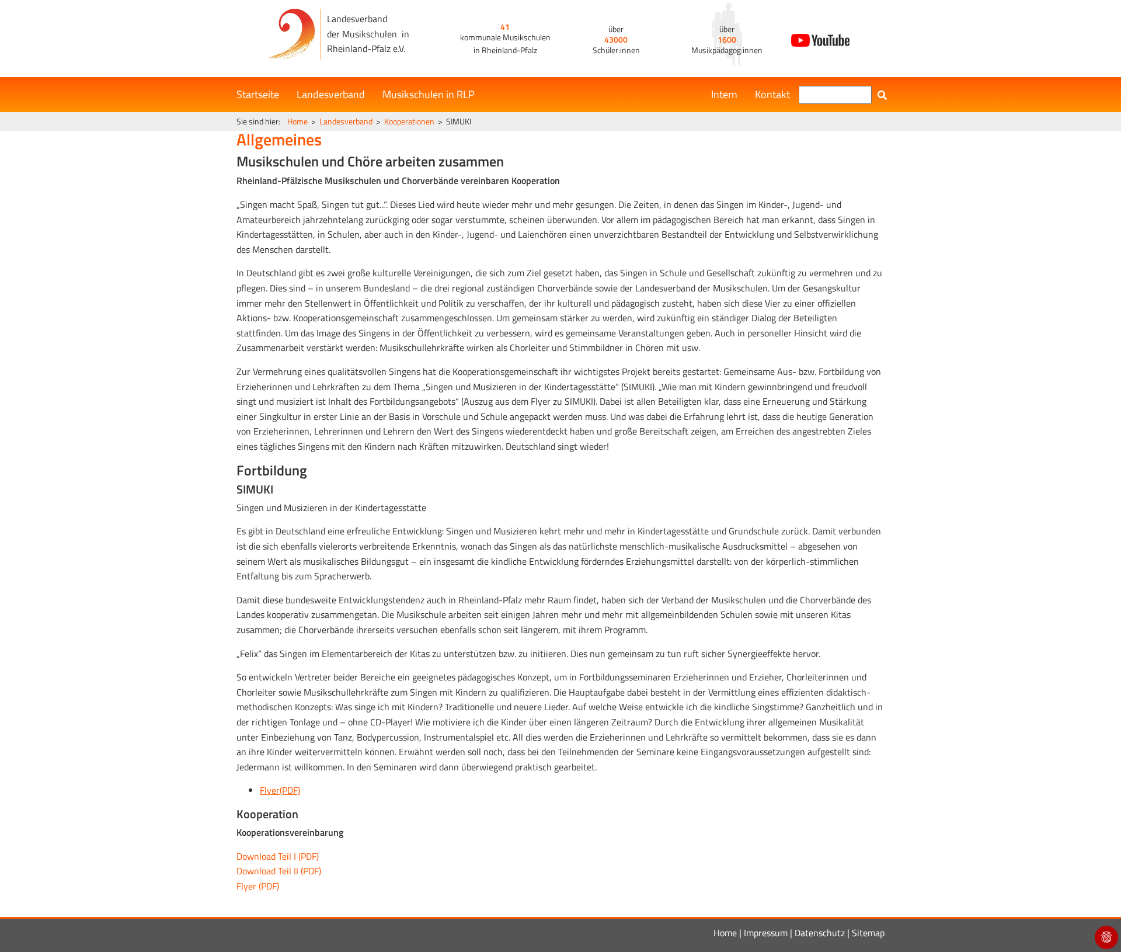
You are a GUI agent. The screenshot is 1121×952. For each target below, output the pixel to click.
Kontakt (772, 94)
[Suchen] (882, 95)
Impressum (766, 933)
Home (297, 121)
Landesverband (331, 94)
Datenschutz (820, 933)
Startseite (257, 94)
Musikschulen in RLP (428, 94)
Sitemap (868, 933)
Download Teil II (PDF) (278, 871)
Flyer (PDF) (257, 886)
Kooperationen (409, 121)
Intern (724, 94)
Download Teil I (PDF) (277, 856)
